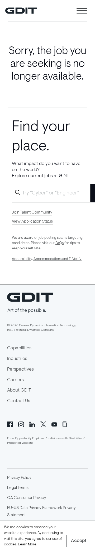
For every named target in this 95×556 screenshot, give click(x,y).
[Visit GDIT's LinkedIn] (32, 424)
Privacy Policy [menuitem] (19, 478)
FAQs (59, 243)
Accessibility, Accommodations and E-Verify (47, 259)
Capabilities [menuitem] (19, 348)
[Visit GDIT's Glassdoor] (65, 424)
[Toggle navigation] (82, 11)
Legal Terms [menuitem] (17, 488)
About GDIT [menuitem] (19, 390)
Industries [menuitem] (17, 359)
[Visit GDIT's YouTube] (54, 424)
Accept (79, 540)
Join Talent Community (32, 212)
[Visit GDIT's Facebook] (10, 424)
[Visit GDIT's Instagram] (21, 424)
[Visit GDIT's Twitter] (43, 424)
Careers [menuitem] (15, 380)
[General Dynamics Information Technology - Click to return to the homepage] (21, 10)
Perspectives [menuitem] (20, 369)
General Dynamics (28, 330)
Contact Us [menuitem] (18, 401)
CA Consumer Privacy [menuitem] (26, 498)
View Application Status (32, 221)
